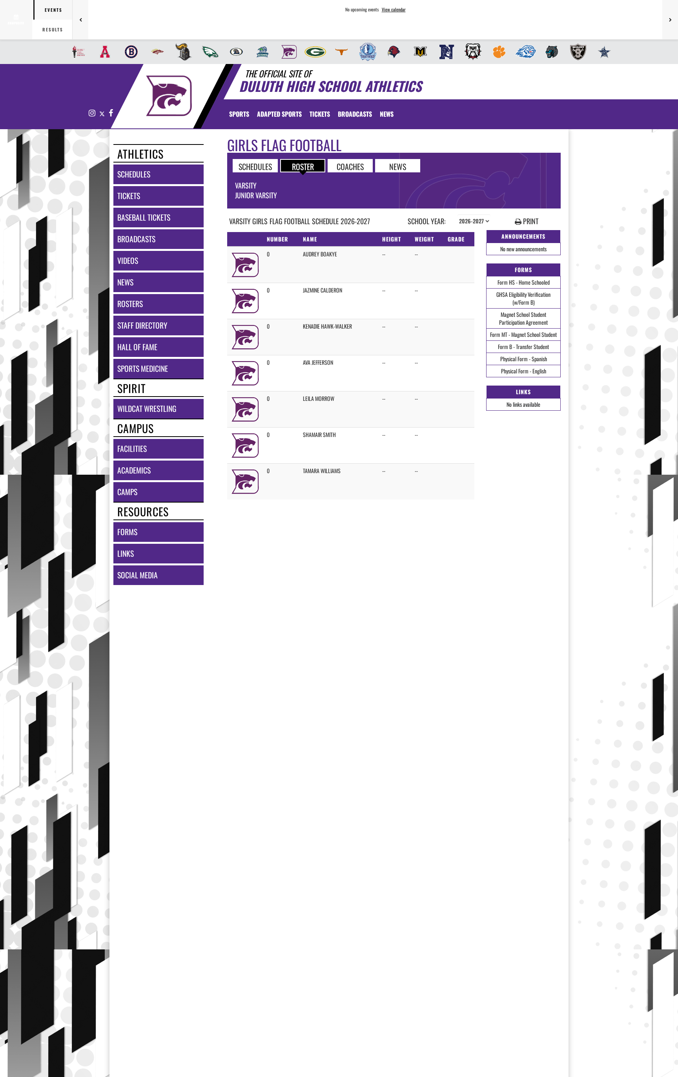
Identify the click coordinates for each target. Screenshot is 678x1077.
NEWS (397, 166)
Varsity (246, 185)
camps (127, 491)
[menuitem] (76, 52)
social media (137, 575)
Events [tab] (53, 10)
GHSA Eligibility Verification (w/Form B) (523, 298)
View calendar (394, 9)
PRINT (529, 221)
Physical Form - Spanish (523, 359)
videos (127, 260)
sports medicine (142, 368)
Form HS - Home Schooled (524, 282)
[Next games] (670, 19)
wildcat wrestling (146, 408)
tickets (128, 195)
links (125, 553)
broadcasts (136, 239)
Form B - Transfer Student (523, 346)
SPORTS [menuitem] (239, 114)
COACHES (350, 166)
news (125, 282)
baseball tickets (143, 217)
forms (127, 532)
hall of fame (137, 347)
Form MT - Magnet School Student (523, 334)
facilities (132, 448)
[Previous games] (80, 19)
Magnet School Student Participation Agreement (523, 318)
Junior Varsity (256, 195)
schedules (133, 174)
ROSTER (303, 166)
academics (134, 470)
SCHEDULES (255, 166)
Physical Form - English (523, 371)
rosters (130, 303)
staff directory (142, 325)
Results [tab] (52, 29)
